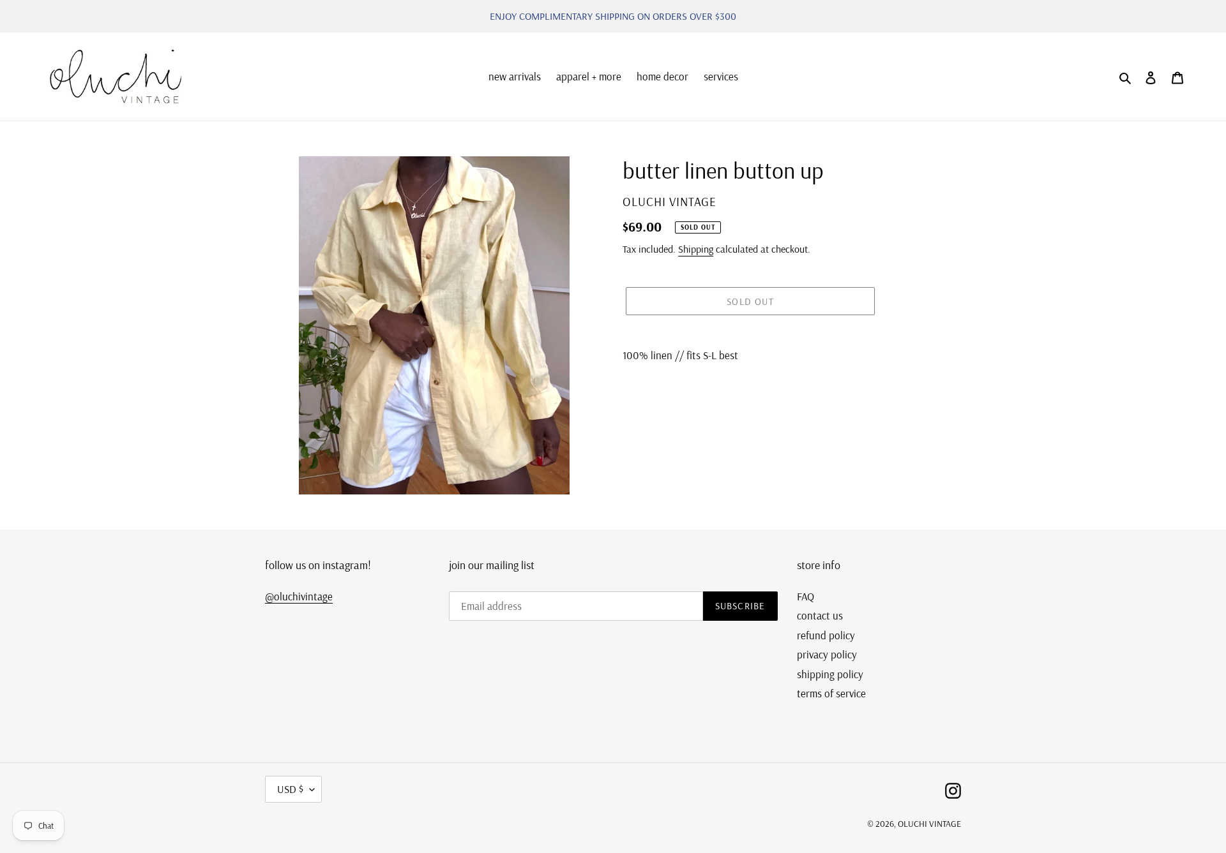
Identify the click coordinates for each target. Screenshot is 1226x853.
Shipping (695, 248)
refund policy (826, 635)
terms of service (831, 693)
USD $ (290, 789)
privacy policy (827, 654)
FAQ (805, 596)
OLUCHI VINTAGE (929, 823)
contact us (820, 615)
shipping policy (830, 674)
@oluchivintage (299, 596)
